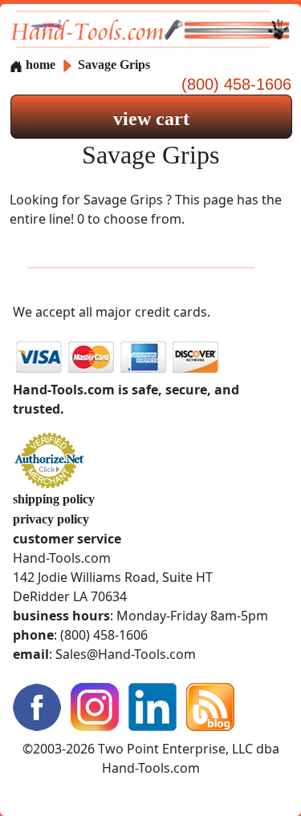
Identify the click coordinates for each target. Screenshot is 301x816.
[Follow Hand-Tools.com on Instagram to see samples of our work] (95, 705)
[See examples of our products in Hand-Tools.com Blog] (210, 705)
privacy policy (51, 519)
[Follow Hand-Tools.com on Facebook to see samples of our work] (37, 705)
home (38, 64)
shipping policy (54, 499)
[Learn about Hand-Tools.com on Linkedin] (152, 705)
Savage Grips (114, 64)
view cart (151, 118)
